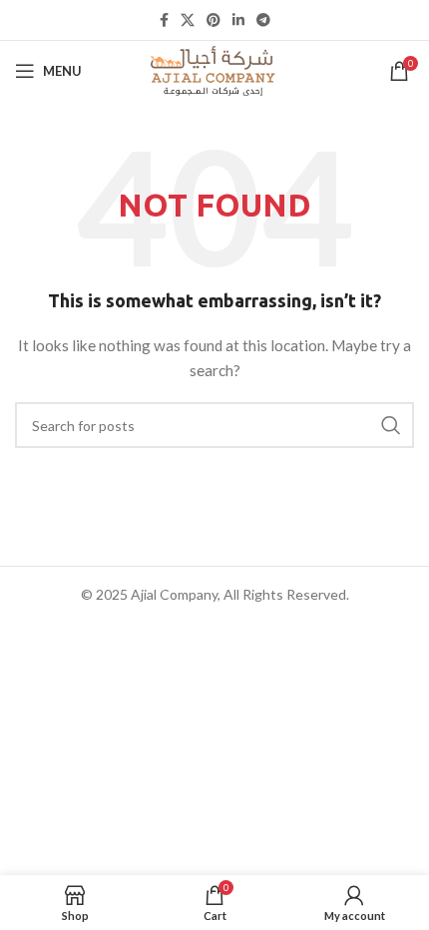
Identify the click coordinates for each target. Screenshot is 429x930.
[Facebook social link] (164, 20)
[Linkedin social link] (238, 20)
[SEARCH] (391, 425)
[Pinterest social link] (213, 20)
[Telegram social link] (263, 20)
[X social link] (188, 20)
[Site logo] (214, 69)
